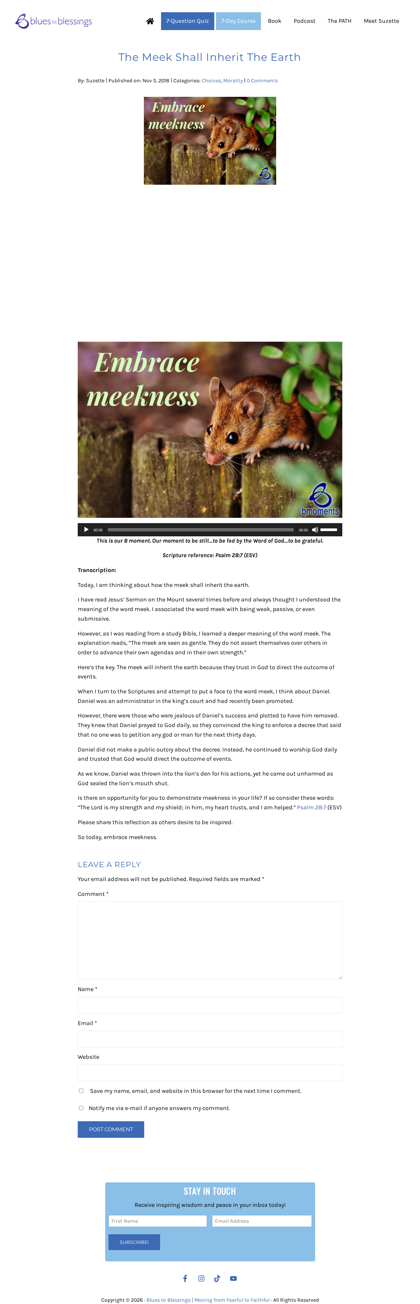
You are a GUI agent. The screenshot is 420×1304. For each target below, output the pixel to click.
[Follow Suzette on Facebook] (185, 1278)
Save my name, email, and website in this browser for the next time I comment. (195, 1091)
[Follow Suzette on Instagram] (203, 1278)
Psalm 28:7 (311, 807)
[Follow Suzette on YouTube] (235, 1278)
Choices (211, 80)
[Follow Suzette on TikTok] (219, 1278)
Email (87, 1023)
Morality (233, 80)
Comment (93, 894)
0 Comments (262, 80)
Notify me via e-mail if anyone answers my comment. (159, 1108)
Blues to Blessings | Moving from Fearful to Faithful (208, 1300)
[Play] (86, 529)
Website (88, 1057)
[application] (210, 529)
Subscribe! (134, 1242)
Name (87, 989)
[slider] (329, 529)
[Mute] (315, 529)
